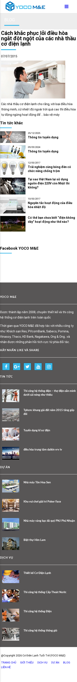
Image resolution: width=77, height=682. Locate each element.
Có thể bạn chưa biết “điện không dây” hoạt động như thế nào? (51, 219)
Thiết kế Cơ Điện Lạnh (37, 573)
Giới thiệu (27, 662)
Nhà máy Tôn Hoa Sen (37, 482)
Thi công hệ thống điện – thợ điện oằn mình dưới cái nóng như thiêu (50, 393)
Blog (66, 662)
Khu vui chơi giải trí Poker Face (42, 501)
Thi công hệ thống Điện (38, 611)
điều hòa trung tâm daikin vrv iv (43, 449)
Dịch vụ (42, 662)
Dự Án (55, 662)
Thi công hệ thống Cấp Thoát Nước (45, 592)
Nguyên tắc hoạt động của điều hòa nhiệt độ (50, 205)
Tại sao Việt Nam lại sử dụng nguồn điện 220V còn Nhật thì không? (49, 183)
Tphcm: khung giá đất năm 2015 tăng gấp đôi (49, 412)
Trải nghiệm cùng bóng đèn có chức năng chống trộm (49, 169)
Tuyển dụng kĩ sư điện (37, 430)
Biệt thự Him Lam (35, 540)
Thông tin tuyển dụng (43, 137)
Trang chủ (8, 662)
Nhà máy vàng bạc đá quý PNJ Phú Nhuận (49, 521)
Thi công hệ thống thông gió (40, 630)
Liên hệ (6, 667)
